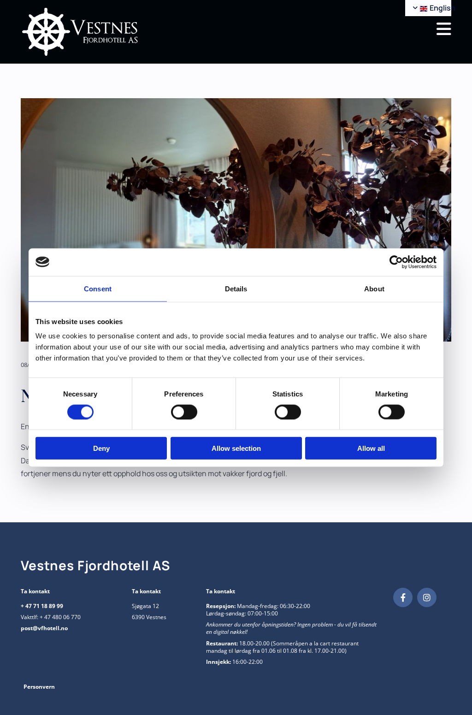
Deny (101, 448)
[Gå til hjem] (125, 32)
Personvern (39, 687)
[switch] (184, 411)
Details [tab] (236, 288)
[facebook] (403, 597)
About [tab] (374, 288)
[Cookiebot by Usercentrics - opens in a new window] (396, 262)
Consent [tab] (98, 288)
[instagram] (427, 597)
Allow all (371, 448)
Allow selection (236, 448)
